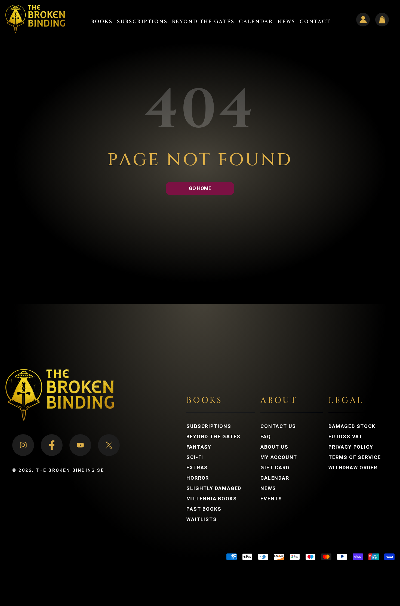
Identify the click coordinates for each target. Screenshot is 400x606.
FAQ (265, 436)
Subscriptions (208, 426)
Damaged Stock (351, 426)
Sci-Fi (194, 457)
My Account (284, 457)
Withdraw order (352, 467)
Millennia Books (211, 498)
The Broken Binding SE (70, 470)
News (268, 488)
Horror (197, 478)
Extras (197, 467)
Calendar (274, 478)
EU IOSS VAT (345, 436)
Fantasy (198, 447)
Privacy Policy (350, 447)
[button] (102, 22)
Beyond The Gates (213, 436)
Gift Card (274, 467)
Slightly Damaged (213, 488)
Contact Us (278, 426)
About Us (274, 447)
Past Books (203, 509)
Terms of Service (354, 457)
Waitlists (201, 519)
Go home (200, 188)
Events (271, 498)
